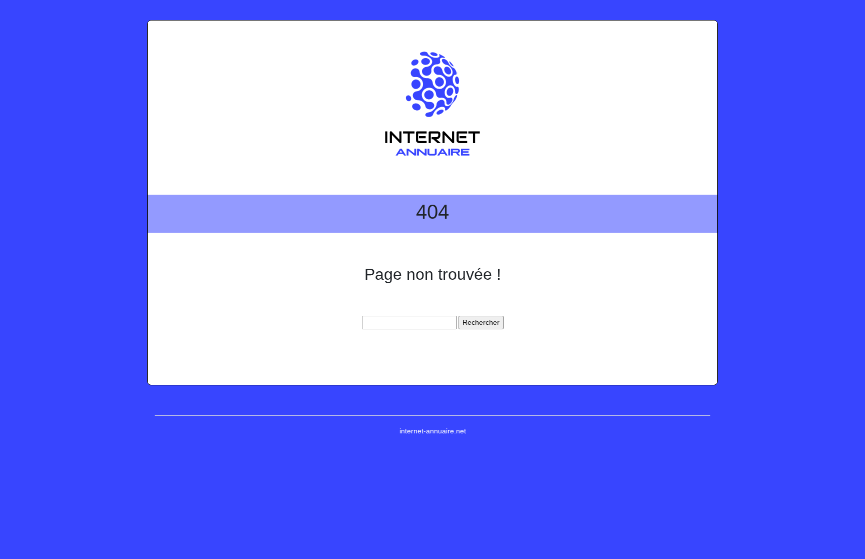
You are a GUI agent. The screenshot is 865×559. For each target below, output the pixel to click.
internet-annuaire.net (432, 431)
